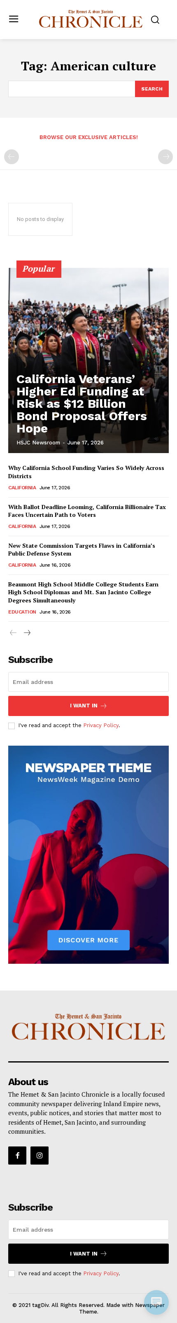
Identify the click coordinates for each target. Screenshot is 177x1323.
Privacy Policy (101, 725)
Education (22, 612)
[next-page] (26, 633)
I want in (84, 705)
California (22, 488)
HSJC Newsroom (38, 442)
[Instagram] (39, 1155)
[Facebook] (17, 1155)
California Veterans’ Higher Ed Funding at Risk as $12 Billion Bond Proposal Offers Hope (81, 403)
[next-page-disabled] (165, 156)
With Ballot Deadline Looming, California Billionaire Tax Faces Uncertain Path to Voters (87, 511)
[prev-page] (11, 156)
